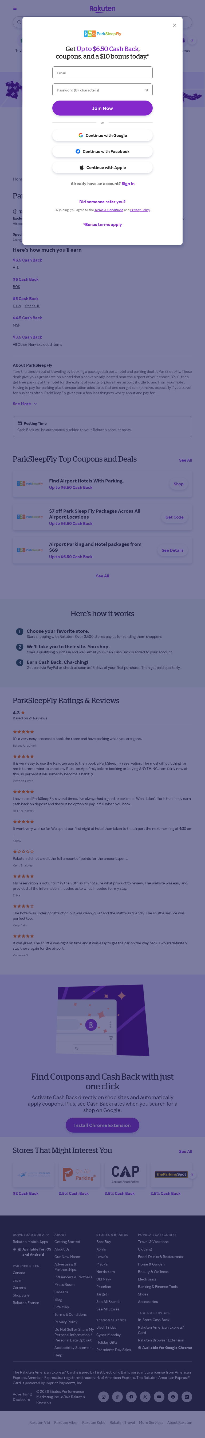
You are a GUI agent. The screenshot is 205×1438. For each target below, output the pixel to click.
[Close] (174, 25)
